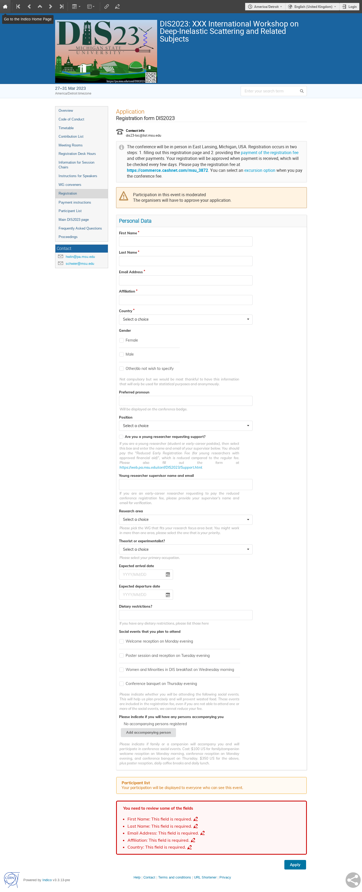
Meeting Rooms (71, 145)
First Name (128, 233)
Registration (68, 193)
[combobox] (186, 320)
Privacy (225, 877)
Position (126, 417)
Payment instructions (75, 202)
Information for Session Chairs (76, 164)
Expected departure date (139, 586)
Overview (66, 111)
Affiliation (127, 291)
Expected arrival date (136, 566)
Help (137, 877)
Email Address (131, 272)
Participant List (70, 211)
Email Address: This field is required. (163, 833)
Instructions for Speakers (78, 176)
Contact (149, 877)
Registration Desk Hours (77, 154)
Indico (47, 880)
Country (125, 311)
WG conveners (70, 185)
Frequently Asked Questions (80, 228)
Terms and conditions (174, 877)
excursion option (259, 170)
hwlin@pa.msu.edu (80, 256)
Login (352, 6)
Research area (131, 511)
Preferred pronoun (134, 392)
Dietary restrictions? (135, 606)
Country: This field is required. (156, 847)
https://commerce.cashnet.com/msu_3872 (167, 170)
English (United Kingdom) (313, 6)
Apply (295, 864)
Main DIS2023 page (74, 220)
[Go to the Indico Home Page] (5, 6)
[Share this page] (353, 880)
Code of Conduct (71, 119)
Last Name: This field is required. (159, 826)
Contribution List (71, 136)
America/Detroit (266, 6)
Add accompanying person (148, 732)
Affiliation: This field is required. (158, 840)
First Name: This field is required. (159, 819)
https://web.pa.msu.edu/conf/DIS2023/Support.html (161, 467)
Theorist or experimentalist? (142, 541)
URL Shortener (205, 877)
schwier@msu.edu (80, 263)
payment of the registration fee (269, 152)
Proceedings (68, 237)
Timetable (66, 128)
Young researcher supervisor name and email (156, 475)
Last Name (128, 252)
